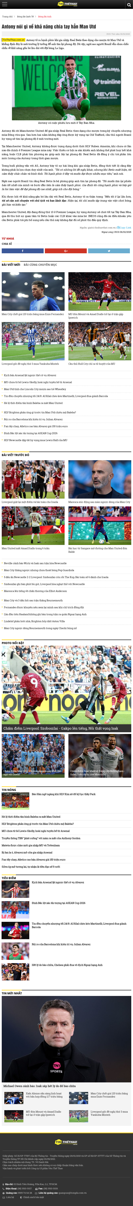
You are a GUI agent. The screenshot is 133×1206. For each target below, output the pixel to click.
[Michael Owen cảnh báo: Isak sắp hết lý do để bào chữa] (66, 1039)
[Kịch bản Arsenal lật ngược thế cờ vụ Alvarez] (15, 889)
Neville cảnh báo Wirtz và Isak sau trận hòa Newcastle (35, 563)
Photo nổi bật (13, 643)
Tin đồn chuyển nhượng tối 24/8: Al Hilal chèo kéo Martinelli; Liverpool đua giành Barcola (56, 396)
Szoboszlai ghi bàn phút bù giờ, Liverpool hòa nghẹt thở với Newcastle (44, 584)
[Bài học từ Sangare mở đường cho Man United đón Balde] (99, 525)
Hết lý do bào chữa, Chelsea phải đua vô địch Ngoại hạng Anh (67, 965)
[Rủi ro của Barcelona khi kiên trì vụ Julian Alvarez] (15, 951)
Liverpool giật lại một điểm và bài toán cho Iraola (30, 502)
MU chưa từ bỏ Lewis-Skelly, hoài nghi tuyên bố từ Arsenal (38, 382)
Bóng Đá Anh (44, 16)
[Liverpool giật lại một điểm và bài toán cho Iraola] (33, 479)
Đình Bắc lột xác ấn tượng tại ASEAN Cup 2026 (30, 433)
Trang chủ (7, 16)
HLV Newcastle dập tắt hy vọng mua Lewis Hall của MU (35, 440)
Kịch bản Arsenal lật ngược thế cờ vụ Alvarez (30, 375)
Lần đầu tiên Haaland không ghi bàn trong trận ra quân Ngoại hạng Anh (45, 614)
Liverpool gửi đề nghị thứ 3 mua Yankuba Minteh (30, 363)
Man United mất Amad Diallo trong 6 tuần (26, 548)
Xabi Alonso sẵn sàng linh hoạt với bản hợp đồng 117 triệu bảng (44, 1095)
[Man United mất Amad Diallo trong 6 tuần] (33, 525)
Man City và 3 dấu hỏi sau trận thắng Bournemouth (33, 600)
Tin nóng (9, 790)
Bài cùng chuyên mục (40, 265)
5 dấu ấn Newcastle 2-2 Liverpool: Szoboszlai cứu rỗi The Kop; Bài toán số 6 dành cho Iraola (56, 577)
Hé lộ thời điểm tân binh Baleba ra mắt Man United (33, 403)
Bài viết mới (11, 265)
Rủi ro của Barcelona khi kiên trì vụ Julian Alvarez (33, 419)
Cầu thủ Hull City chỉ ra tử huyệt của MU (91, 363)
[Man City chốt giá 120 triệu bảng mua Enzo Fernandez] (33, 291)
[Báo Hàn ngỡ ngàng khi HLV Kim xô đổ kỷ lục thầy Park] (15, 801)
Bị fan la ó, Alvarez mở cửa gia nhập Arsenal (27, 852)
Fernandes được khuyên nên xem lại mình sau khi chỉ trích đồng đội (44, 607)
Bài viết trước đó (15, 455)
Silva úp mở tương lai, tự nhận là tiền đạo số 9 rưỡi (31, 866)
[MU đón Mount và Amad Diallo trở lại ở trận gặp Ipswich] (99, 291)
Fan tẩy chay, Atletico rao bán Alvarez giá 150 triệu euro (36, 426)
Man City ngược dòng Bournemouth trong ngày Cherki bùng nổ (40, 628)
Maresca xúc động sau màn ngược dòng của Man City (99, 502)
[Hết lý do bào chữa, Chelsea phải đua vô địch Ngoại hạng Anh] (15, 971)
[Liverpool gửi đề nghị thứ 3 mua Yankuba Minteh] (33, 341)
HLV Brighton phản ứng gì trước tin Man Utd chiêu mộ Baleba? (40, 412)
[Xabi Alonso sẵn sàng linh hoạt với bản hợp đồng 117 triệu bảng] (13, 1098)
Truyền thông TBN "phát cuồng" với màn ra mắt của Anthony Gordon (41, 838)
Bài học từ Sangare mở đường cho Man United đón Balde (97, 550)
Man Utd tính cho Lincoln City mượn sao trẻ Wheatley (35, 389)
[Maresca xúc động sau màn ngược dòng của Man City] (99, 479)
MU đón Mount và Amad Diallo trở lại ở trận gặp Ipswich (95, 315)
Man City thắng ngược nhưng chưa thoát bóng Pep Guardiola (39, 570)
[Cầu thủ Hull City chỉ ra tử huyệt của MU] (99, 341)
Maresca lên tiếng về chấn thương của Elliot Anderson (35, 591)
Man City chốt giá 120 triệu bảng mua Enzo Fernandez (33, 314)
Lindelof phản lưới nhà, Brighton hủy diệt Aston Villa (34, 621)
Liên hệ (10, 1197)
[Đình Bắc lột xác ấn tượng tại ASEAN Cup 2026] (15, 910)
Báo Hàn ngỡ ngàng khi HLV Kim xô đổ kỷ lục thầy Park (64, 794)
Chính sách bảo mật (33, 1197)
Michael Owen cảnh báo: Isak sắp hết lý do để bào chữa (39, 1086)
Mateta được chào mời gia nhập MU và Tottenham (31, 845)
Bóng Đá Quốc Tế (25, 16)
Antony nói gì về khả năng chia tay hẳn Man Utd (49, 26)
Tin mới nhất (12, 993)
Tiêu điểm (9, 878)
